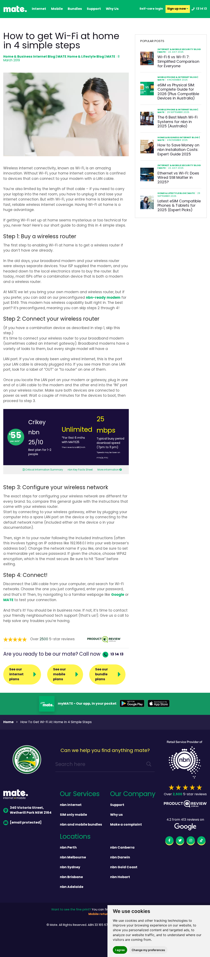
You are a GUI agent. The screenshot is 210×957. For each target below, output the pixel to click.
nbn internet (71, 805)
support (94, 9)
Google (117, 595)
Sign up (176, 9)
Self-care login (151, 9)
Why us (116, 814)
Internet (39, 9)
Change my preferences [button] (148, 950)
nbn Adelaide (71, 887)
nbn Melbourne (73, 857)
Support (117, 805)
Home (8, 722)
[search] (149, 765)
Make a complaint (126, 824)
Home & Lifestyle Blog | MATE (91, 56)
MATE (8, 600)
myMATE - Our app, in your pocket (87, 704)
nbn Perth (68, 847)
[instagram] (191, 841)
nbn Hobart (120, 877)
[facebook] (169, 841)
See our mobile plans (59, 674)
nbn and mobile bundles (81, 824)
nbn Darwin (120, 857)
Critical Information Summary (44, 470)
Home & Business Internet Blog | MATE (34, 56)
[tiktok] (201, 841)
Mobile (57, 9)
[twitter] (180, 841)
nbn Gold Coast (123, 867)
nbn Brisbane (71, 877)
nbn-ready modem (103, 298)
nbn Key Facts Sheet (80, 470)
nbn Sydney (70, 867)
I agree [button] (120, 950)
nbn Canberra (122, 847)
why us (112, 9)
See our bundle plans (101, 674)
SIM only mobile (73, 814)
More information (108, 470)
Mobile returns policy (105, 914)
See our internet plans (16, 674)
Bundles (75, 9)
